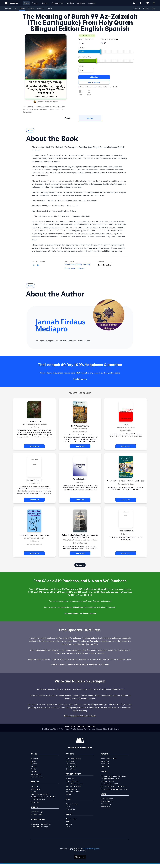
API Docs (69, 794)
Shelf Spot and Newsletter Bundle (43, 797)
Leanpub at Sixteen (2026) (110, 778)
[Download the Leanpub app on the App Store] (80, 857)
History (67, 268)
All (15, 8)
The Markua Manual (73, 792)
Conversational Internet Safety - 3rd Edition (125, 481)
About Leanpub (71, 819)
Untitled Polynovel (34, 480)
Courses (40, 8)
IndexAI (33, 792)
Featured (8, 8)
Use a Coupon (36, 774)
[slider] (100, 51)
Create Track (70, 769)
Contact (69, 824)
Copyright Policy (107, 801)
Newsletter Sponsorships (40, 794)
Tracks (49, 8)
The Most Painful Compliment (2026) (113, 776)
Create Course (71, 766)
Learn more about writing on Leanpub (80, 613)
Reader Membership (111, 87)
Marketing (81, 3)
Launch (146, 8)
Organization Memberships (41, 824)
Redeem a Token (37, 777)
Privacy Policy (106, 804)
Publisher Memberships (39, 826)
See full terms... (80, 379)
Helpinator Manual (125, 531)
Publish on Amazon (38, 799)
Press (68, 826)
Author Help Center (73, 781)
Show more (80, 565)
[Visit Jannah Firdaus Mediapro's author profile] (108, 314)
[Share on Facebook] (37, 265)
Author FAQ (70, 778)
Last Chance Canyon (80, 426)
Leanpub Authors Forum (74, 784)
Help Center (105, 766)
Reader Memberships (108, 758)
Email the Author (104, 265)
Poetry (73, 268)
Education (81, 268)
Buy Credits (105, 761)
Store (26, 3)
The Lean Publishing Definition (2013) (114, 786)
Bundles (31, 8)
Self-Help (86, 264)
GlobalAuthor (36, 789)
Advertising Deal (80, 479)
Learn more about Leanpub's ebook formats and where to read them (80, 664)
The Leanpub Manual (73, 786)
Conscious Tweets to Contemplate (34, 535)
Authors (35, 3)
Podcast (137, 8)
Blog (67, 821)
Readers (45, 3)
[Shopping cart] (147, 3)
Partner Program (72, 804)
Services (70, 3)
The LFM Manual (71, 789)
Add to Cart (94, 77)
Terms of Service (107, 799)
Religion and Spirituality (73, 264)
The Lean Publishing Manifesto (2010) (114, 789)
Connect (92, 3)
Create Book (70, 761)
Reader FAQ (105, 764)
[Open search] (134, 3)
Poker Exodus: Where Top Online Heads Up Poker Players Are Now (80, 536)
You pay (81, 66)
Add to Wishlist (94, 82)
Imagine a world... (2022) (109, 784)
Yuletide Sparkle (34, 421)
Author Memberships (73, 758)
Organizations (58, 3)
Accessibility (70, 809)
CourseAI (34, 786)
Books (22, 8)
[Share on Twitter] (34, 265)
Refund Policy (106, 806)
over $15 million (75, 607)
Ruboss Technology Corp (91, 849)
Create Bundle (71, 764)
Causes (69, 806)
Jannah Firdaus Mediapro (47, 102)
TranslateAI (35, 802)
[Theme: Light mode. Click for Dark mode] (140, 3)
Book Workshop (36, 812)
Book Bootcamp (37, 814)
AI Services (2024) (107, 781)
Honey (125, 425)
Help (153, 8)
